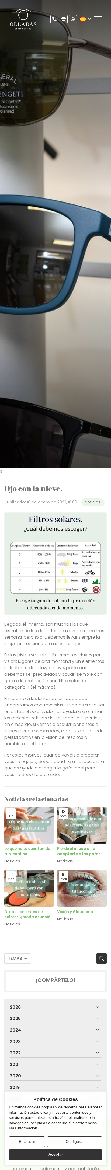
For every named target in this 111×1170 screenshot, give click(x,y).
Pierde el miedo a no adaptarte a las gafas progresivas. (79, 851)
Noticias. (93, 502)
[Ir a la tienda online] (63, 19)
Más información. (23, 1128)
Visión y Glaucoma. (75, 911)
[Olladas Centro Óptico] (23, 19)
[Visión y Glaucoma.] (82, 888)
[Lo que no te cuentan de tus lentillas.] (29, 825)
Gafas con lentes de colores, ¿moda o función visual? (28, 914)
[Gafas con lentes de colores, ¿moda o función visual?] (29, 888)
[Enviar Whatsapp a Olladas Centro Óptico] (73, 19)
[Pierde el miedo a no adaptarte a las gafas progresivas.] (82, 825)
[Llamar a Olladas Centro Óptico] (54, 19)
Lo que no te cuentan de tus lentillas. (27, 851)
